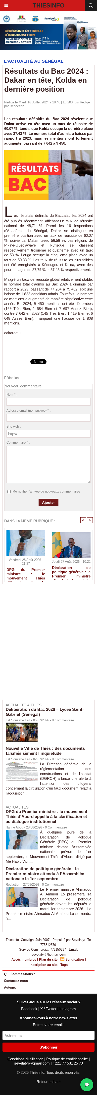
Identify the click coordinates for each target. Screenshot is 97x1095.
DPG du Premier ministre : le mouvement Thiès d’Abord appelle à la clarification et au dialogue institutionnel (25, 573)
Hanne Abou (14, 827)
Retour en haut (48, 1082)
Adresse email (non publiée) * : (28, 410)
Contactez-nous (16, 981)
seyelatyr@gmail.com (32, 1063)
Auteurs (10, 987)
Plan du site (48, 959)
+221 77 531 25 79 (68, 1063)
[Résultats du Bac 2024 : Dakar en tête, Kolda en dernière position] (48, 152)
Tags (64, 965)
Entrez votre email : (48, 1025)
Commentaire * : (18, 442)
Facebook (29, 1009)
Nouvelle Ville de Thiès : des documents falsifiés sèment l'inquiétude (45, 751)
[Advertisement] (46, 645)
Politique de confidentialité (67, 1059)
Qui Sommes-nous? (19, 974)
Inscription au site (43, 965)
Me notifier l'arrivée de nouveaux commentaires (46, 491)
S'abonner (48, 1047)
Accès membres (23, 959)
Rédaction (17, 106)
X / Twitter (48, 1009)
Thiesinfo (49, 5)
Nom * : (11, 394)
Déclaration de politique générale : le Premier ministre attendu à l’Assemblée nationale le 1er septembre (71, 571)
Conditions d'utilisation (25, 1059)
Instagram (67, 1009)
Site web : (13, 426)
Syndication (74, 959)
